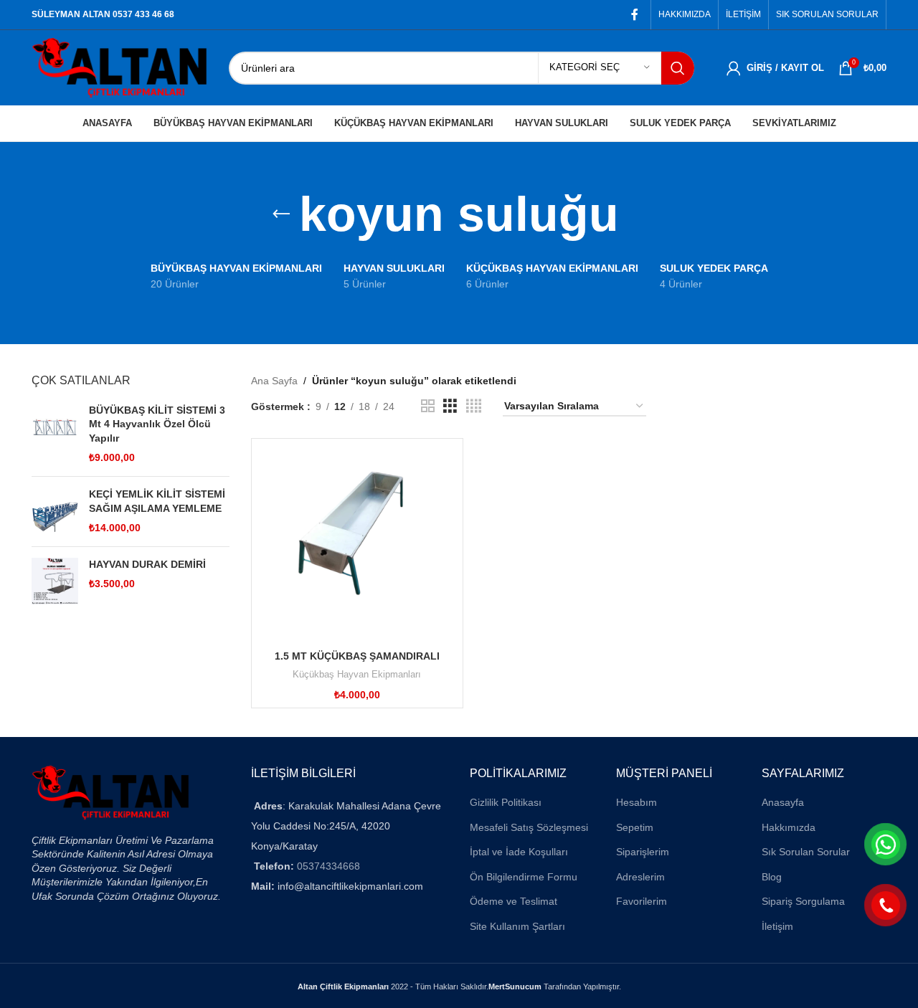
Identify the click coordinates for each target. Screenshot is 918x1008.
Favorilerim (641, 901)
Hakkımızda (788, 827)
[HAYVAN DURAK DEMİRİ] (55, 581)
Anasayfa (783, 802)
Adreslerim (640, 877)
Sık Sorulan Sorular (806, 851)
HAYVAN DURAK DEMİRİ (147, 564)
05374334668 (328, 866)
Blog (772, 877)
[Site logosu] (119, 66)
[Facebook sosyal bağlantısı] (635, 15)
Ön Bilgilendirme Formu (523, 877)
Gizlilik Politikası (505, 802)
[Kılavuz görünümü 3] (450, 406)
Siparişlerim (642, 851)
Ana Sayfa (274, 380)
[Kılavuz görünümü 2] (428, 406)
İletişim (777, 926)
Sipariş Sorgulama (803, 901)
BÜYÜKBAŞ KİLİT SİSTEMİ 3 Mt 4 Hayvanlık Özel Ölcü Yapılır (157, 424)
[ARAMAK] (677, 68)
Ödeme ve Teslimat (513, 901)
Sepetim (634, 827)
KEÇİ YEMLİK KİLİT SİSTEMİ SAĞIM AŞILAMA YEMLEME (157, 501)
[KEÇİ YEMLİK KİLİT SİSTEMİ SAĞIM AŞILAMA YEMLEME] (55, 512)
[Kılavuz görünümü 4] (473, 406)
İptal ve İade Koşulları (519, 851)
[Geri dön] (281, 214)
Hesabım (636, 802)
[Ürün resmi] (357, 544)
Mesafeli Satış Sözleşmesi (529, 827)
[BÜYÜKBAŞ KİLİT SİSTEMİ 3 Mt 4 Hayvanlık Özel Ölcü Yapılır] (55, 434)
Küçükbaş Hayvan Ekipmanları (357, 674)
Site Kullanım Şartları (517, 926)
